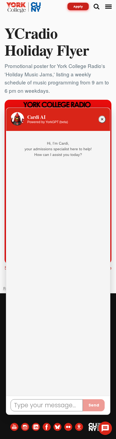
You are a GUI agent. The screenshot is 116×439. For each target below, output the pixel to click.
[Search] (97, 7)
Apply (78, 6)
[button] (105, 428)
